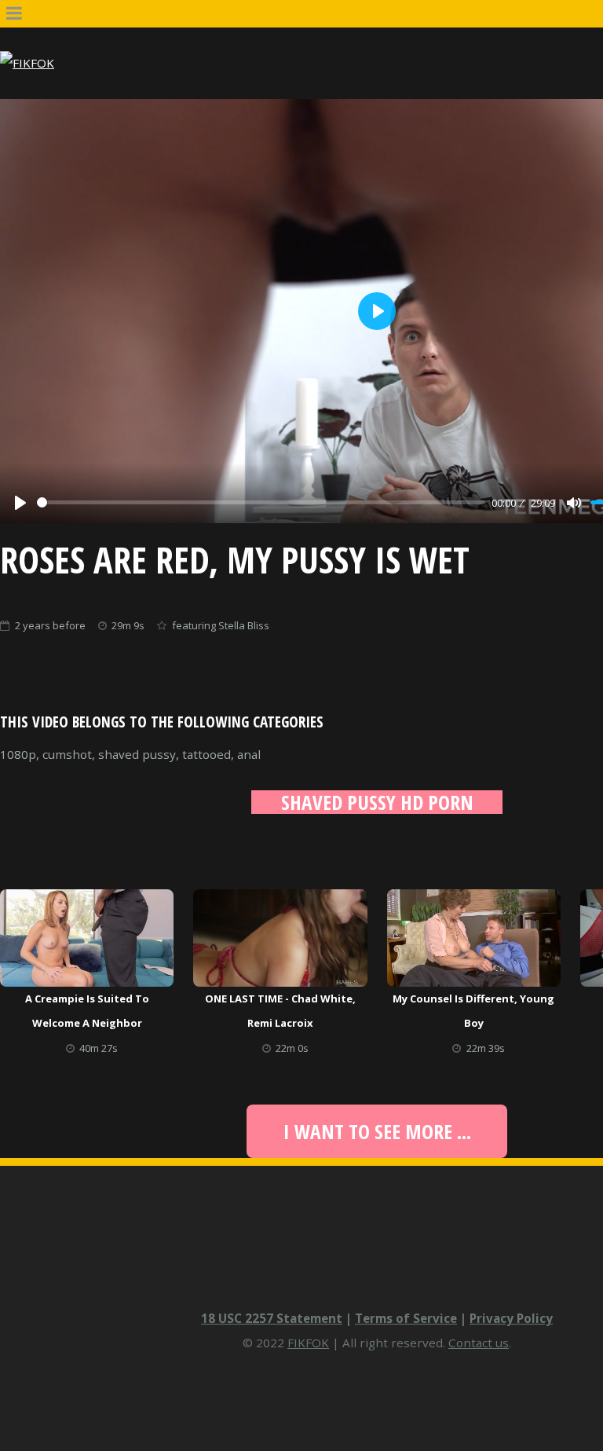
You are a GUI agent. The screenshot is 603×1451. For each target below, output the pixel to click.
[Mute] (574, 502)
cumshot (67, 754)
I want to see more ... (377, 1131)
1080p (18, 754)
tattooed (206, 754)
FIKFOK (308, 1342)
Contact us (478, 1342)
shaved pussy (137, 754)
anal (249, 754)
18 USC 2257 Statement (271, 1318)
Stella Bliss (243, 625)
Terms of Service (406, 1318)
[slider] (261, 502)
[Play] (20, 502)
